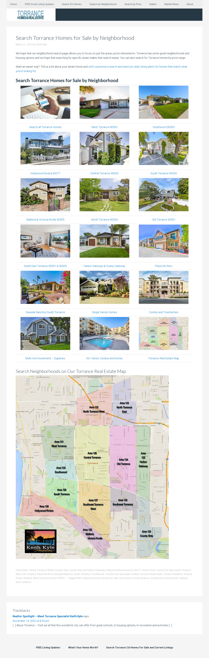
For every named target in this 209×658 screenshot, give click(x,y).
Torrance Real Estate (151, 574)
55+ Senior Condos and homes (104, 358)
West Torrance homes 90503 (48, 578)
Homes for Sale (165, 570)
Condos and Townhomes (163, 312)
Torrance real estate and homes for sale (31, 15)
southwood (156, 578)
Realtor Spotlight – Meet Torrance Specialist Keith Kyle (48, 616)
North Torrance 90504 (104, 219)
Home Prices (149, 570)
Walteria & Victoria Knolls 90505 (45, 219)
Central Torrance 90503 (104, 173)
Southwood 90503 (164, 127)
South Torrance (82, 574)
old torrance (125, 578)
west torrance (23, 582)
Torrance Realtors (173, 574)
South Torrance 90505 (163, 173)
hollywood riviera (91, 578)
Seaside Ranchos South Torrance (45, 312)
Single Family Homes (104, 312)
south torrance (141, 578)
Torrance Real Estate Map (163, 358)
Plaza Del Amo (163, 266)
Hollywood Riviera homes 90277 (123, 570)
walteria (183, 578)
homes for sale (110, 578)
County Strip (61, 570)
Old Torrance (29, 574)
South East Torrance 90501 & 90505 (45, 266)
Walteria (27, 578)
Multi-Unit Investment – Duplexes (45, 358)
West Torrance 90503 (104, 127)
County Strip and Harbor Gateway (87, 570)
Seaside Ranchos (63, 574)
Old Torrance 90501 (163, 219)
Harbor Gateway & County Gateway (104, 266)
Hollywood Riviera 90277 (45, 173)
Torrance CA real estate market (122, 574)
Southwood (97, 574)
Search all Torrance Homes (45, 127)
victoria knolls (170, 578)
